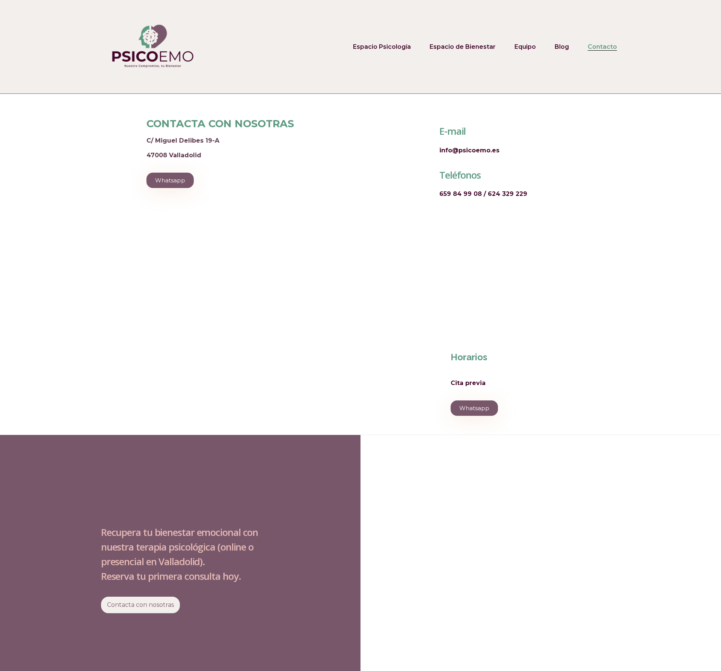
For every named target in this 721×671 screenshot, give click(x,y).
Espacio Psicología (382, 46)
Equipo (525, 46)
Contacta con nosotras (140, 604)
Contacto (602, 46)
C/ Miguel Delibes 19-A (182, 140)
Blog (562, 46)
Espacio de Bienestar (463, 46)
